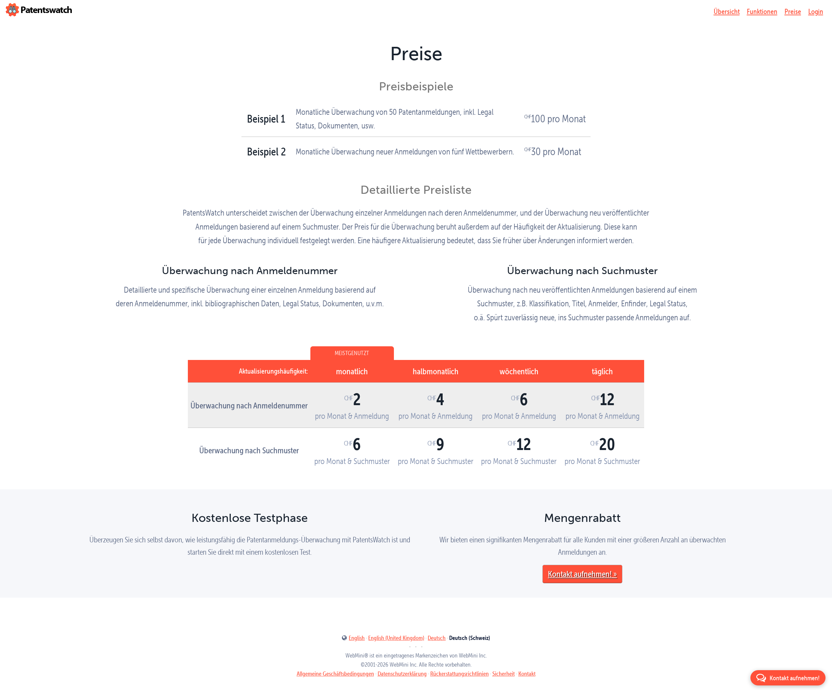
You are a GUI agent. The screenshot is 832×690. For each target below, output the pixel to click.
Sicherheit (503, 673)
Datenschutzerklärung (402, 673)
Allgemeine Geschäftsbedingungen (335, 673)
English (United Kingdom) (396, 637)
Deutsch (437, 637)
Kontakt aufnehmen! (580, 573)
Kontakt (527, 673)
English (357, 637)
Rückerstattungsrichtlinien (459, 673)
